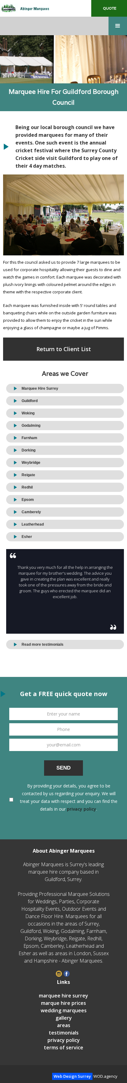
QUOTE (109, 8)
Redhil (27, 487)
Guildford (30, 401)
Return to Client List (63, 349)
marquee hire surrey (63, 995)
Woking (28, 413)
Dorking (28, 450)
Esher (27, 537)
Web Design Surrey (72, 1076)
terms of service (63, 1047)
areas (63, 1025)
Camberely (31, 512)
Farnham (29, 438)
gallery (63, 1017)
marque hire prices (63, 1003)
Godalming (31, 425)
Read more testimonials (42, 644)
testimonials (64, 1032)
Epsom (28, 499)
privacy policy (81, 809)
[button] (118, 26)
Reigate (28, 475)
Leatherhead (33, 524)
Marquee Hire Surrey (40, 388)
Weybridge (31, 462)
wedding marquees (64, 1010)
